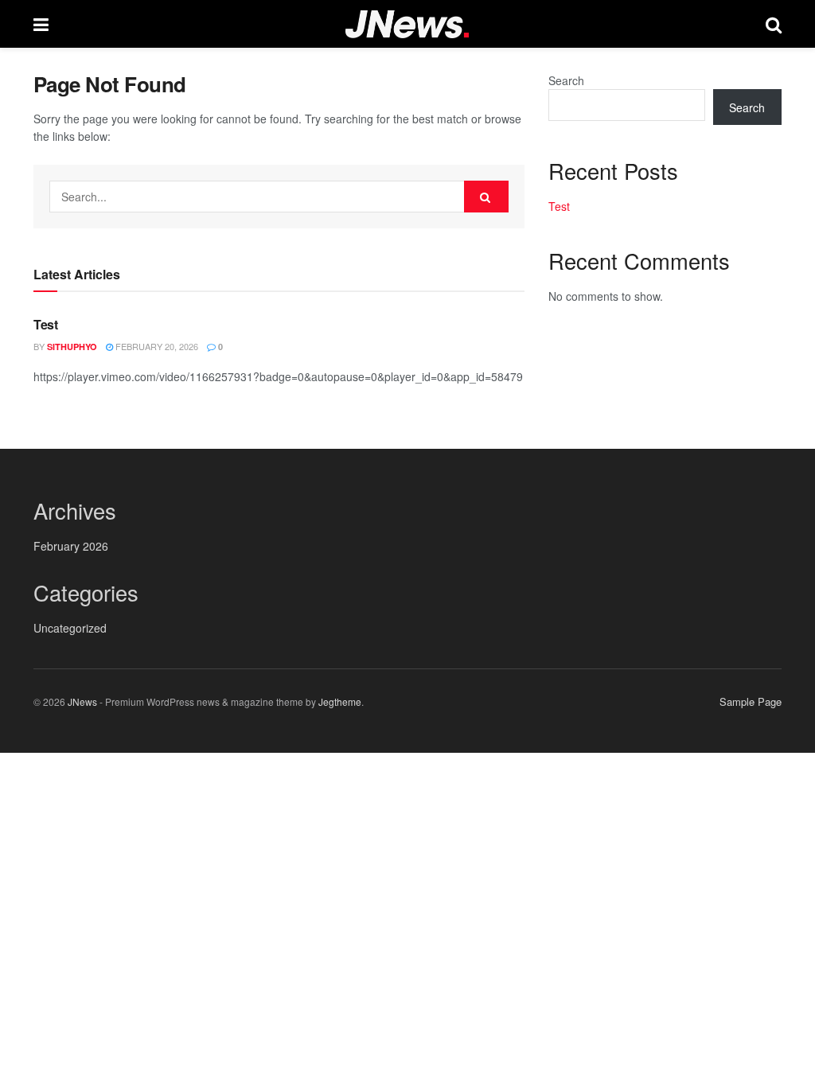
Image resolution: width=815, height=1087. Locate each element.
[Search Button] (774, 24)
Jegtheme (339, 701)
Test (45, 324)
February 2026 (70, 546)
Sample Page (750, 701)
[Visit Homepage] (407, 24)
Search (566, 80)
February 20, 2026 (155, 346)
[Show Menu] (41, 24)
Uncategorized (70, 628)
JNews (82, 701)
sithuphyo (72, 347)
